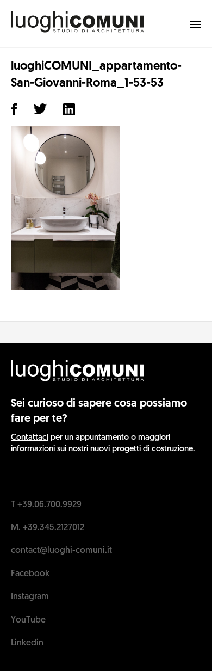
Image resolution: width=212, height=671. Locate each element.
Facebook (30, 574)
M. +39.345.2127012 (47, 528)
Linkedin (27, 643)
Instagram (30, 597)
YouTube (28, 620)
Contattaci (29, 438)
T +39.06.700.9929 (46, 505)
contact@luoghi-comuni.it (61, 550)
